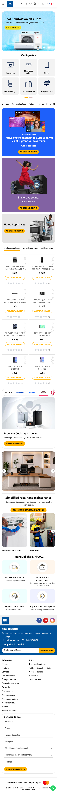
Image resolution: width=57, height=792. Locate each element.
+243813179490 (31, 640)
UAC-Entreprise (8, 676)
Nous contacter (35, 679)
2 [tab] (30, 98)
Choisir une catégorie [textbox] (12, 650)
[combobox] (44, 4)
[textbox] (28, 755)
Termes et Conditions (37, 664)
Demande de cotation (10, 683)
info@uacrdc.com (12, 640)
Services (5, 672)
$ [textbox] (43, 3)
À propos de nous (9, 679)
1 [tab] (26, 98)
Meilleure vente (47, 248)
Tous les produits (9, 710)
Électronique (7, 691)
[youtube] (45, 620)
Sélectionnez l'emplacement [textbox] (16, 748)
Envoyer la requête (14, 769)
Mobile (31, 104)
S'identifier (33, 676)
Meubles (40, 104)
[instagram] (52, 620)
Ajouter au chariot (15, 278)
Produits (5, 668)
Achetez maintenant (13, 27)
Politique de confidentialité (40, 668)
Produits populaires (12, 248)
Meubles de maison (10, 699)
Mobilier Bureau (8, 703)
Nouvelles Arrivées (30, 248)
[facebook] (39, 620)
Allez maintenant (47, 650)
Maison (5, 664)
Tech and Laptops (19, 104)
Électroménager (8, 695)
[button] (44, 47)
